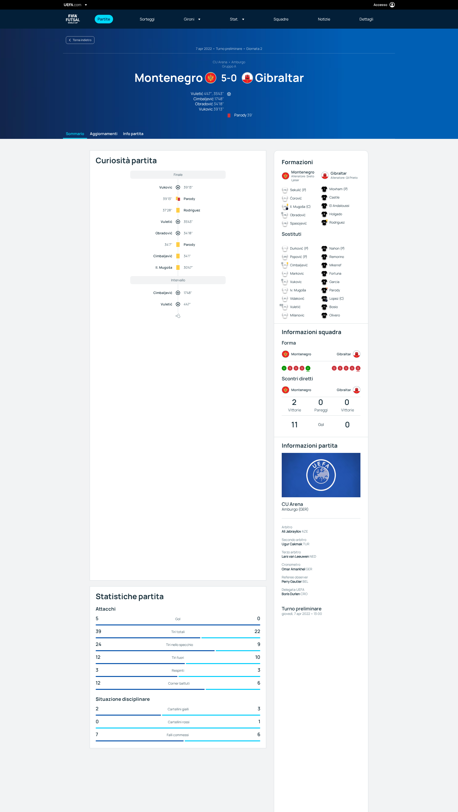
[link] (103, 19)
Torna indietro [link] (82, 40)
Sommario (75, 134)
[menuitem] (112, 19)
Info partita (133, 134)
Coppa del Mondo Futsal (73, 19)
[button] (192, 19)
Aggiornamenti (103, 134)
